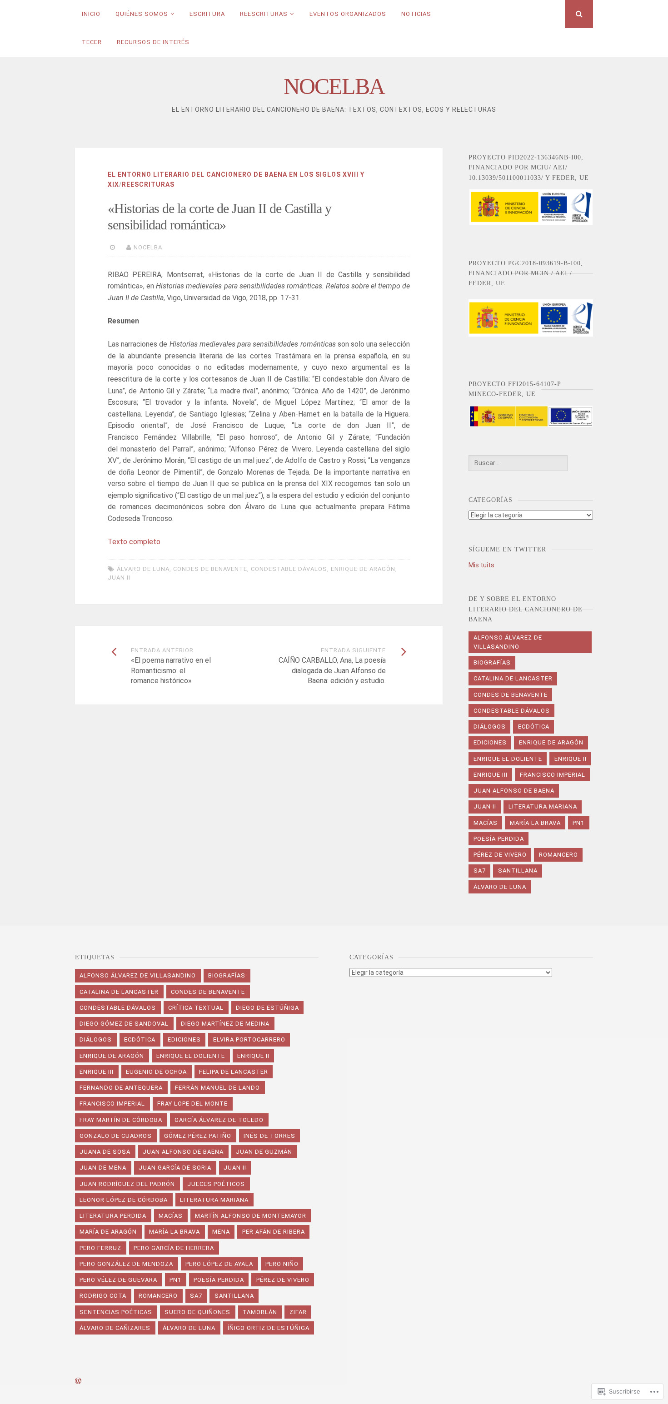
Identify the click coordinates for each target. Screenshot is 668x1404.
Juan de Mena (103, 1167)
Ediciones (490, 742)
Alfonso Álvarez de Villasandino (508, 642)
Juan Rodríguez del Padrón (127, 1184)
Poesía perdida (499, 838)
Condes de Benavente (210, 569)
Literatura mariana (542, 806)
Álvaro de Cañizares (115, 1328)
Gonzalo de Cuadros (116, 1135)
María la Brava (535, 822)
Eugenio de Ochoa (156, 1071)
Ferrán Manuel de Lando (217, 1087)
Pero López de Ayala (219, 1263)
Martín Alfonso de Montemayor (250, 1215)
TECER (92, 42)
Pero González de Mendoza (126, 1263)
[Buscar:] (518, 462)
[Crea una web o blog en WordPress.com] (78, 1381)
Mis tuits (481, 565)
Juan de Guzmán (264, 1151)
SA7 (480, 870)
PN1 (578, 822)
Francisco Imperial (552, 774)
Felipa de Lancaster (233, 1071)
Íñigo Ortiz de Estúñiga (268, 1328)
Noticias (416, 13)
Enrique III (491, 774)
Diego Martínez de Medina (225, 1023)
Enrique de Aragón (363, 569)
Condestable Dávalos (289, 569)
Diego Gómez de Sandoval (124, 1023)
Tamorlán (260, 1312)
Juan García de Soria (175, 1167)
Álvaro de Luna (143, 569)
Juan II (119, 577)
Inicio (91, 13)
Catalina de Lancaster (513, 678)
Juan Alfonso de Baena (514, 790)
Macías (486, 822)
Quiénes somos (141, 13)
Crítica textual (196, 1007)
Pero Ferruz (100, 1248)
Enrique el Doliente (508, 758)
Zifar (298, 1312)
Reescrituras (264, 13)
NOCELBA (334, 86)
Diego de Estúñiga (267, 1007)
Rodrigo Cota (103, 1295)
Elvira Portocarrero (249, 1039)
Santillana (518, 870)
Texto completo (134, 541)
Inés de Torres (269, 1135)
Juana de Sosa (105, 1151)
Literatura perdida (113, 1215)
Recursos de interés (153, 42)
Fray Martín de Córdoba (121, 1119)
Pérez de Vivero (500, 854)
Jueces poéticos (216, 1184)
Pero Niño (282, 1263)
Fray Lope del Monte (192, 1103)
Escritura (207, 13)
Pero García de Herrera (174, 1248)
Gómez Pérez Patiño (197, 1135)
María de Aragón (108, 1231)
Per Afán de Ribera (273, 1231)
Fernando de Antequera (121, 1087)
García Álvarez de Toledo (219, 1119)
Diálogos (490, 726)
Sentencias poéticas (116, 1312)
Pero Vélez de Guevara (118, 1279)
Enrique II (570, 758)
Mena (221, 1231)
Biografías (492, 662)
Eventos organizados (347, 13)
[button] (531, 207)
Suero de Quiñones (197, 1312)
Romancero (558, 854)
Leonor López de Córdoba (124, 1199)
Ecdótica (533, 726)
